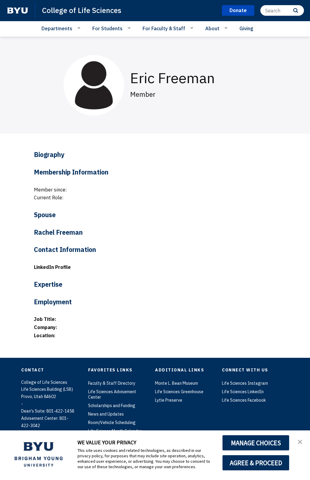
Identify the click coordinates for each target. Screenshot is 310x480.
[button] (300, 441)
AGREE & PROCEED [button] (256, 463)
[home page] (17, 11)
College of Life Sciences (81, 10)
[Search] (295, 10)
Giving (246, 28)
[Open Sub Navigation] (80, 28)
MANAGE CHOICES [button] (256, 443)
